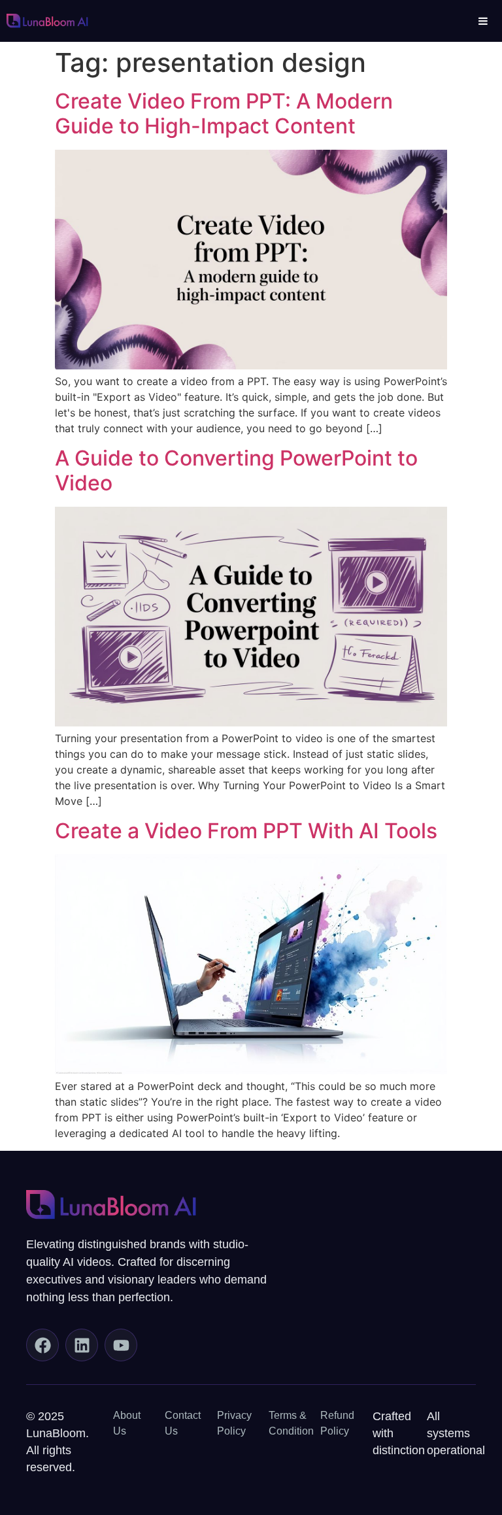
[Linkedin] (81, 1345)
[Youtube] (121, 1345)
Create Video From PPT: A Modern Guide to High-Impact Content (224, 113)
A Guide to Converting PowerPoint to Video (236, 470)
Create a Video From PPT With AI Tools (246, 830)
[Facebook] (42, 1345)
